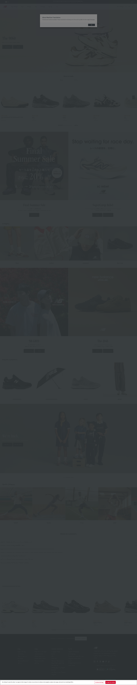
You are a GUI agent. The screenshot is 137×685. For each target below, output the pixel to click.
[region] (68, 682)
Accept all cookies (110, 682)
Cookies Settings (99, 682)
